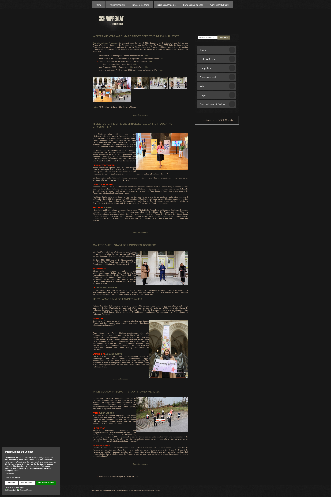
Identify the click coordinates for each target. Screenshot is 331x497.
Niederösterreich (208, 77)
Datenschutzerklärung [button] (14, 477)
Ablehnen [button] (11, 483)
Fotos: (95, 107)
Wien (202, 86)
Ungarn (203, 95)
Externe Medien (26, 490)
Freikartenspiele (117, 4)
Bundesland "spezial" (193, 4)
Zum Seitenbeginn (140, 115)
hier (146, 56)
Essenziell (11, 490)
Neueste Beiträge (140, 4)
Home (98, 4)
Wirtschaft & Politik (219, 4)
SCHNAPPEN (223, 37)
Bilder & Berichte (208, 59)
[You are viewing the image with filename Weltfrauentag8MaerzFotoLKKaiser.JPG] (121, 95)
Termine (204, 50)
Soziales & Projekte (166, 4)
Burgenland (206, 68)
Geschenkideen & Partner (212, 104)
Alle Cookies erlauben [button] (46, 483)
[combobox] (207, 37)
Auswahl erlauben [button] (27, 483)
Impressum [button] (9, 473)
